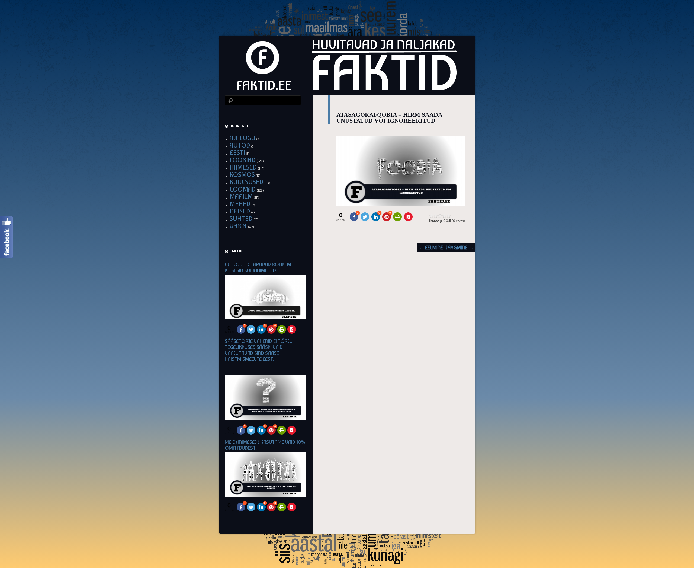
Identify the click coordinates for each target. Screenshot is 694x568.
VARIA (238, 226)
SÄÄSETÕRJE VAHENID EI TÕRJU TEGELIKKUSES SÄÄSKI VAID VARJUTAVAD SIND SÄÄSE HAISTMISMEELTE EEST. (259, 350)
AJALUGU (242, 138)
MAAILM (241, 196)
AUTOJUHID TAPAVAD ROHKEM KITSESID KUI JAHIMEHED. (258, 267)
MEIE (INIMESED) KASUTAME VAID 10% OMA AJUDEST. (265, 445)
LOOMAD (243, 189)
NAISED (240, 211)
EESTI (237, 153)
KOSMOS (242, 174)
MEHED (240, 204)
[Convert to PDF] (408, 216)
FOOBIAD (243, 160)
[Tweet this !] (365, 216)
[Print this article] (397, 216)
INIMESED (243, 167)
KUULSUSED (247, 182)
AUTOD (240, 145)
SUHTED (241, 218)
